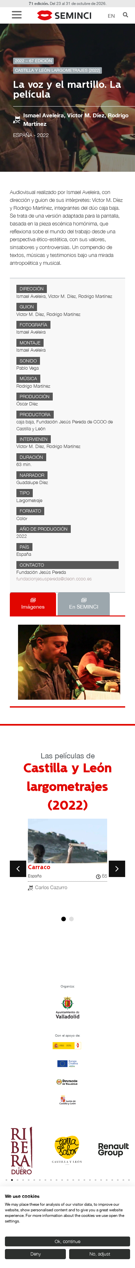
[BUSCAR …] (125, 15)
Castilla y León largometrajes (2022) (57, 70)
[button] (18, 15)
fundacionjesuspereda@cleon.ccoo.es (54, 578)
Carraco (39, 867)
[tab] (33, 604)
